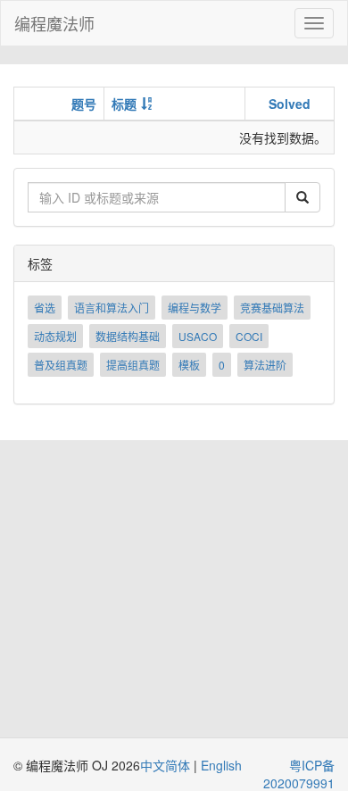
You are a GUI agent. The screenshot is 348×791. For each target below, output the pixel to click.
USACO (197, 336)
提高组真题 (133, 364)
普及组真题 (60, 364)
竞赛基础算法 (272, 307)
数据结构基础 (127, 336)
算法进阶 (265, 364)
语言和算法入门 (111, 307)
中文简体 (167, 765)
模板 (189, 364)
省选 (44, 307)
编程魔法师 (54, 23)
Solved (290, 103)
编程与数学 (194, 307)
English (221, 765)
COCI (249, 336)
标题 (124, 103)
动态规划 (55, 336)
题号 (83, 103)
